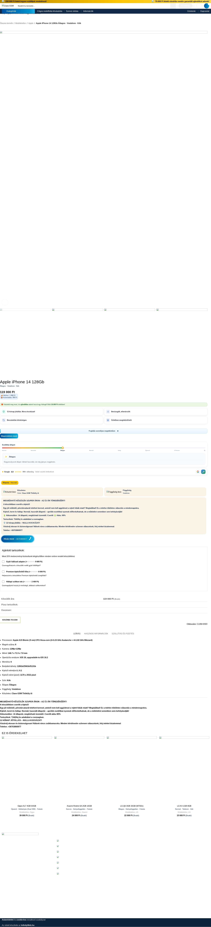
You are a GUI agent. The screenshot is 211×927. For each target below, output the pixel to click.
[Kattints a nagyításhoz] (5, 302)
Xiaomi (84, 812)
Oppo (32, 812)
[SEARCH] (173, 6)
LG (137, 812)
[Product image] (27, 769)
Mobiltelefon (24, 812)
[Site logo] (8, 6)
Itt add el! (185, 6)
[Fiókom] (199, 5)
